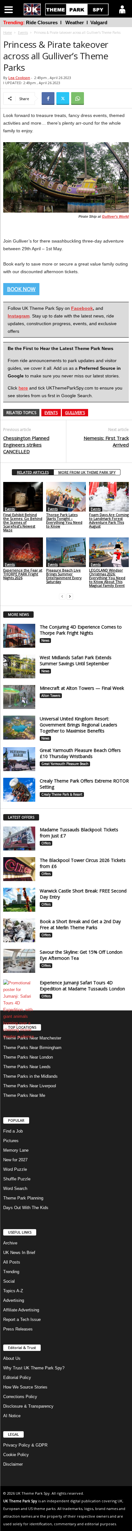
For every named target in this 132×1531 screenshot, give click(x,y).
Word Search (15, 1188)
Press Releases (18, 1329)
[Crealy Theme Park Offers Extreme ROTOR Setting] (19, 790)
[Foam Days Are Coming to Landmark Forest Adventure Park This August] (109, 497)
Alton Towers (50, 695)
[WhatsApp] (77, 98)
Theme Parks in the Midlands (30, 1076)
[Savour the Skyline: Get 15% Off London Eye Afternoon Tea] (19, 961)
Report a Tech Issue (22, 1319)
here (23, 388)
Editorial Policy (17, 1377)
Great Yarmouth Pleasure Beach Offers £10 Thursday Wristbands (80, 753)
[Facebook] (48, 98)
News (45, 640)
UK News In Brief (19, 1252)
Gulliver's (75, 412)
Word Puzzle (15, 1169)
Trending (11, 1271)
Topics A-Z (13, 1290)
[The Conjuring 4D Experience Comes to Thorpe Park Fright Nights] (19, 636)
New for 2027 (15, 1159)
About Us (12, 1358)
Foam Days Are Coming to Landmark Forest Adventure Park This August (109, 520)
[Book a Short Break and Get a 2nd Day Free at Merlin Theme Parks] (19, 930)
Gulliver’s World (115, 216)
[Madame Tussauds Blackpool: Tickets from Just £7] (19, 838)
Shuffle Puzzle (16, 1179)
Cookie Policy (16, 1454)
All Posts (11, 1262)
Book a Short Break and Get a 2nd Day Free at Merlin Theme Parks (80, 924)
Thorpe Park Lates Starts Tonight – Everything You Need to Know (64, 520)
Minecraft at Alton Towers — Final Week (82, 688)
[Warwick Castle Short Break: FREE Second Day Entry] (19, 900)
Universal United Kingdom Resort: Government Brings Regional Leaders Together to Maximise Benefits (78, 725)
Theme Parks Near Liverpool (29, 1085)
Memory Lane (16, 1150)
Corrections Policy (20, 1396)
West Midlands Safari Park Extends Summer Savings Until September (75, 660)
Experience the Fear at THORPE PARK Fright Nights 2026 (22, 574)
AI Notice (12, 1415)
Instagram (18, 315)
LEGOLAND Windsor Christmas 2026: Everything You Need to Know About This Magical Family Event (107, 578)
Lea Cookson (19, 77)
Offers (46, 843)
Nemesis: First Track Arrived (106, 441)
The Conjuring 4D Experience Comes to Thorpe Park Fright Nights (81, 630)
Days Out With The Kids (25, 1207)
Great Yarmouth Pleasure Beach (64, 764)
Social (9, 1281)
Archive (10, 1243)
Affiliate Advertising (21, 1310)
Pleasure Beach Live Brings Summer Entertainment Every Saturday (64, 576)
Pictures (11, 1140)
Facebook (82, 308)
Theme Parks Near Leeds (27, 1066)
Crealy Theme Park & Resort (61, 794)
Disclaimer (13, 1464)
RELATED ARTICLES (33, 472)
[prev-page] (62, 596)
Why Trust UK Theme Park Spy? (33, 1368)
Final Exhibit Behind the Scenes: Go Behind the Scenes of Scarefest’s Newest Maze (22, 522)
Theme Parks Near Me (24, 1095)
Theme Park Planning (23, 1198)
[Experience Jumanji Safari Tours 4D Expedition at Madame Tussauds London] (19, 1010)
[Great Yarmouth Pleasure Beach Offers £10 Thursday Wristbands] (19, 759)
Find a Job (13, 1131)
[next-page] (70, 596)
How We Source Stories (25, 1387)
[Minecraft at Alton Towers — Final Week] (19, 697)
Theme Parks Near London (28, 1057)
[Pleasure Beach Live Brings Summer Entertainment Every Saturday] (66, 552)
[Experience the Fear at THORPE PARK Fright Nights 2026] (23, 552)
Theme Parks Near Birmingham (32, 1047)
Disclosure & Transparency (28, 1406)
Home (7, 32)
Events (23, 32)
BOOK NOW (21, 289)
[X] (62, 98)
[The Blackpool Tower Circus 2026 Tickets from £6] (19, 869)
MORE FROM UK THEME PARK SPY (87, 472)
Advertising (13, 1300)
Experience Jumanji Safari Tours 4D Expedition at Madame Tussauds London (82, 986)
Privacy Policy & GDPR (25, 1445)
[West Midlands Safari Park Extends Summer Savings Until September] (19, 666)
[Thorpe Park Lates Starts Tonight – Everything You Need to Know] (66, 497)
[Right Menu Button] (122, 9)
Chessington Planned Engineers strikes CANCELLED (26, 445)
